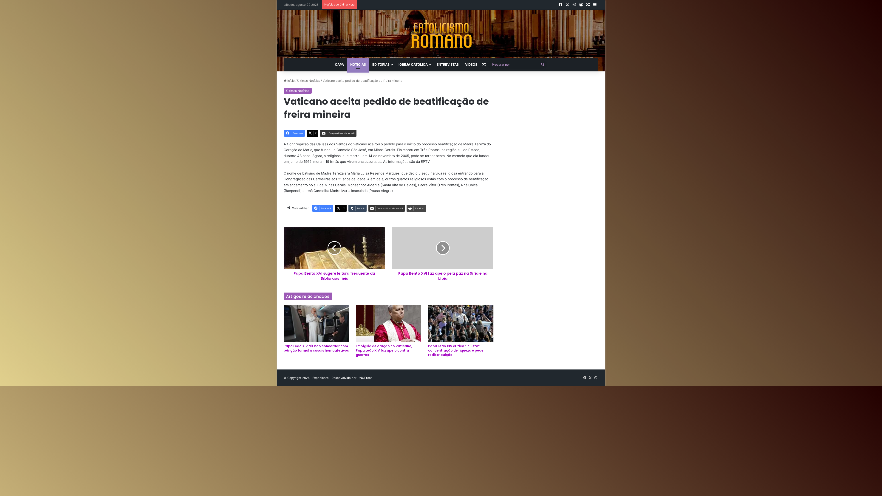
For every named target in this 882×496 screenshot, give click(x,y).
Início (290, 80)
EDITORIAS (381, 64)
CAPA (339, 64)
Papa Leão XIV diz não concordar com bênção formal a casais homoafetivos (316, 348)
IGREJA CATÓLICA (413, 64)
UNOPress (364, 378)
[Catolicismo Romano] (441, 33)
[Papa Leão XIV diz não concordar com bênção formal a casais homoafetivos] (316, 323)
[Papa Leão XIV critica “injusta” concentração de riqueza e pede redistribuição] (460, 323)
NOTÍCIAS (358, 64)
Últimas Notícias (308, 80)
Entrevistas (448, 64)
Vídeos (471, 64)
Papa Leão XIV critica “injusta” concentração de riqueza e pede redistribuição (455, 350)
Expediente (321, 378)
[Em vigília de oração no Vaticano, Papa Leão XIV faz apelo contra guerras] (388, 323)
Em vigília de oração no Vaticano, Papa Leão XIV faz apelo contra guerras (384, 350)
